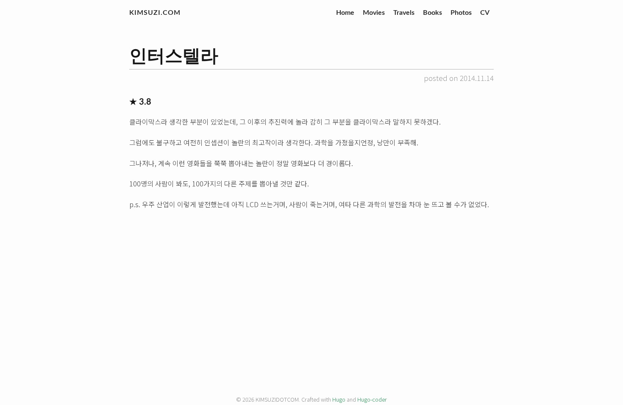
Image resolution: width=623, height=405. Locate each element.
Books (432, 12)
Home (345, 12)
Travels (403, 12)
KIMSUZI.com (155, 12)
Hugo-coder (372, 399)
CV (485, 12)
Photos (461, 12)
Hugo (338, 399)
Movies (374, 12)
